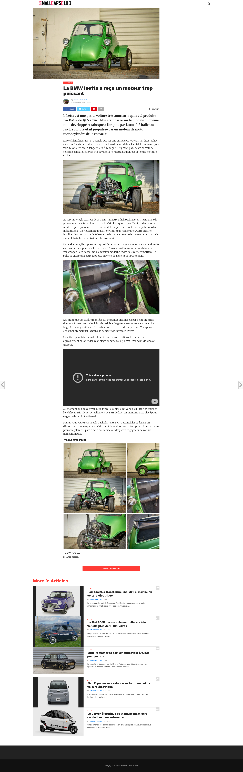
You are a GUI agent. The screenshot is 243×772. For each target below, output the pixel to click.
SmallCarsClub (80, 100)
